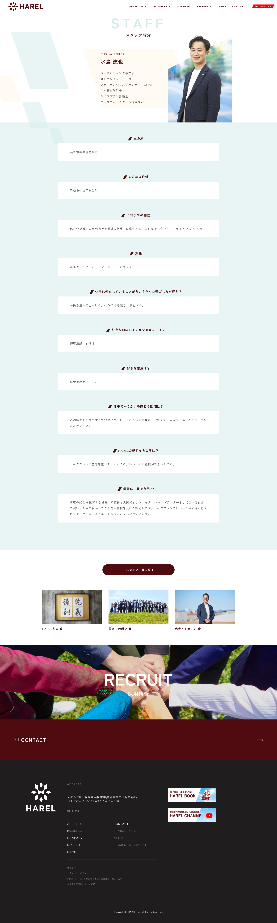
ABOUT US (136, 6)
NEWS (222, 6)
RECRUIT (203, 6)
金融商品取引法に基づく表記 (81, 884)
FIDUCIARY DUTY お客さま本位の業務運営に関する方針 (94, 878)
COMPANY (184, 6)
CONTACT (239, 6)
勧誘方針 (71, 867)
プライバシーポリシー (78, 873)
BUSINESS (160, 6)
